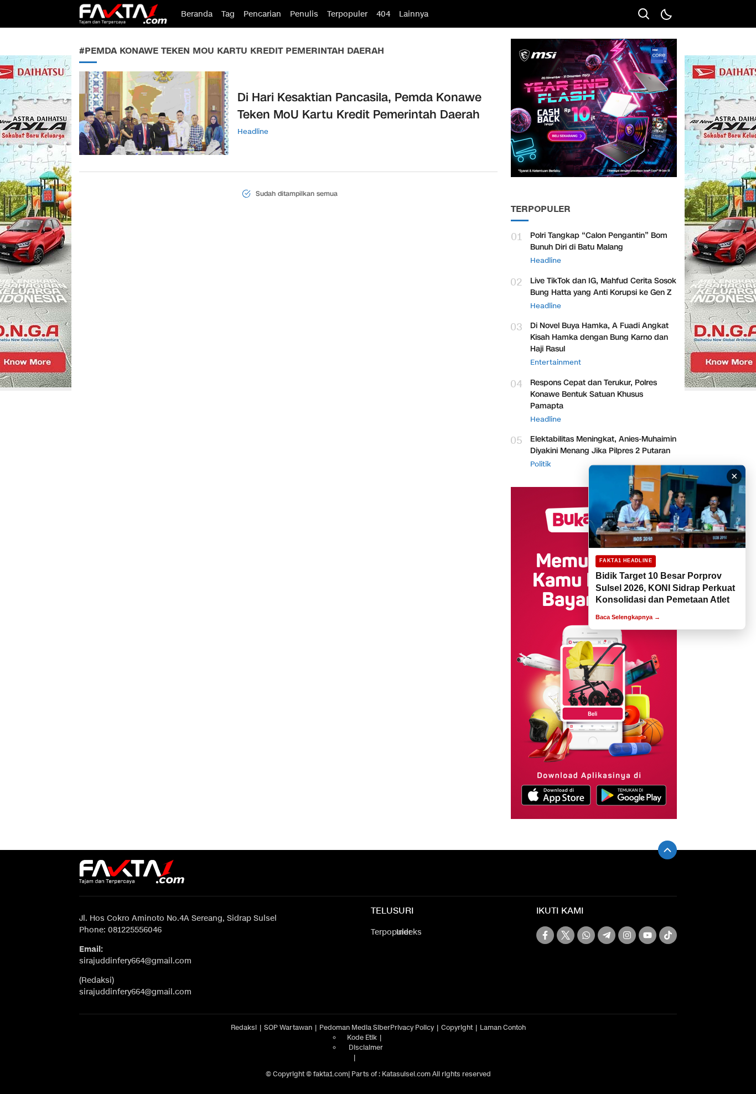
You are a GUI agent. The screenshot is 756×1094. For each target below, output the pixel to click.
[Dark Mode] (666, 14)
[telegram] (606, 935)
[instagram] (627, 935)
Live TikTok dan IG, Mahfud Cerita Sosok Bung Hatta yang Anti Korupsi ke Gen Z (603, 287)
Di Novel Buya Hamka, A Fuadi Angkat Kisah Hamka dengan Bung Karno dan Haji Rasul (599, 337)
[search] (644, 14)
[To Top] (667, 850)
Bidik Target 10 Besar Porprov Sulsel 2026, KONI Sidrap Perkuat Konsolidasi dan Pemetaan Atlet (665, 587)
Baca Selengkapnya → (628, 617)
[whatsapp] (586, 935)
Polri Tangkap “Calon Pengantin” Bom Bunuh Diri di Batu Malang (598, 241)
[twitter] (565, 935)
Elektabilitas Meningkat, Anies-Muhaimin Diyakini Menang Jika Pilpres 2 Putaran (603, 445)
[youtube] (647, 935)
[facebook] (545, 935)
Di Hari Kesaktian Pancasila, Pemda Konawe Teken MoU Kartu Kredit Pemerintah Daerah (359, 106)
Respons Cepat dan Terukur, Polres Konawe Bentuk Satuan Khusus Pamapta (593, 394)
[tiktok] (668, 935)
